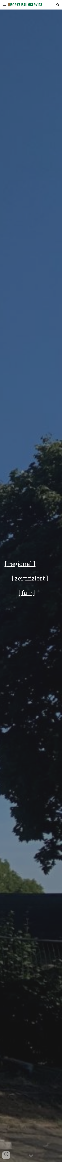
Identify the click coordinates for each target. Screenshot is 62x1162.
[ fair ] (26, 593)
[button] (4, 4)
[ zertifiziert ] (29, 578)
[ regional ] (19, 564)
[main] (31, 585)
